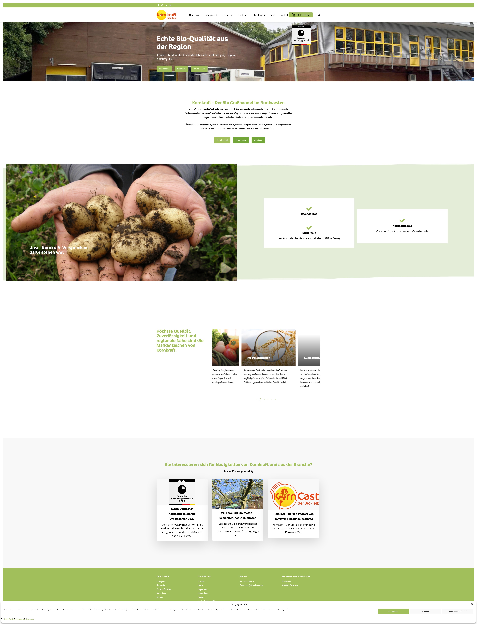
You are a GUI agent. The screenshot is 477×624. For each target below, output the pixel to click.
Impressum (30, 619)
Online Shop (161, 593)
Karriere (201, 581)
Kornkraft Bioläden (164, 589)
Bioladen (160, 597)
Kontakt (201, 597)
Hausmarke (161, 585)
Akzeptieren (393, 611)
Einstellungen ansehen (458, 611)
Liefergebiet (161, 581)
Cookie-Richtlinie (9, 619)
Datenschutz (20, 619)
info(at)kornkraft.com (254, 585)
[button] (472, 604)
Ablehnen (425, 611)
